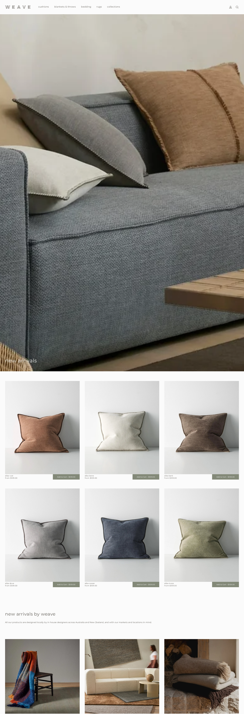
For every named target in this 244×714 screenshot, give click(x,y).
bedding (86, 6)
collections (113, 6)
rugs (99, 6)
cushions (43, 6)
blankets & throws (65, 6)
